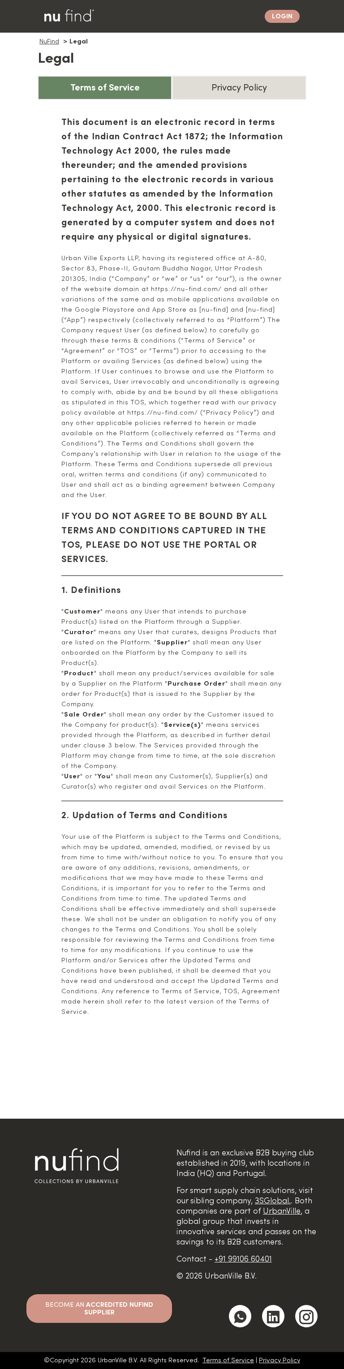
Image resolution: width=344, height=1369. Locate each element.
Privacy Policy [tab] (239, 87)
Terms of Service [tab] (105, 87)
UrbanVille (282, 1211)
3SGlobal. (273, 1201)
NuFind (49, 41)
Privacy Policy (279, 1360)
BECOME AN (99, 1308)
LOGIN (282, 16)
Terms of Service (228, 1360)
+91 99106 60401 (243, 1259)
